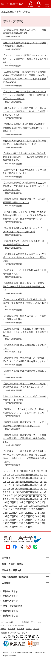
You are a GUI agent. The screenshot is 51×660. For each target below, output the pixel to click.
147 (31, 520)
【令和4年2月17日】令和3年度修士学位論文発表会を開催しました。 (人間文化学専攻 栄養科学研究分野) (24, 157)
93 (17, 499)
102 (10, 502)
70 (12, 492)
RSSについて (36, 622)
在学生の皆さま (10, 596)
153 (21, 523)
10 (38, 471)
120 (15, 509)
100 (46, 499)
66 (41, 488)
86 (32, 495)
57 (4, 488)
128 (16, 513)
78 (45, 492)
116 (40, 506)
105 (26, 502)
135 (10, 516)
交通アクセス (6, 626)
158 (5, 527)
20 (33, 474)
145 (21, 520)
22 (41, 474)
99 (41, 499)
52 (29, 485)
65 (37, 488)
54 (37, 485)
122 (26, 509)
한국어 (29, 629)
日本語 (36, 629)
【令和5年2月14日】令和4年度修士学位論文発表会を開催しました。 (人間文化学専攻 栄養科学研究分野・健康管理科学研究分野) (24, 215)
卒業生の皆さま (10, 601)
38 (17, 481)
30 (29, 478)
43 (37, 481)
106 (31, 502)
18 (25, 474)
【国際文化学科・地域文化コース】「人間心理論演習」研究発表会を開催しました (24, 424)
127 (10, 513)
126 (5, 513)
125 (42, 509)
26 (12, 478)
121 (20, 509)
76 (37, 492)
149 (42, 520)
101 (5, 502)
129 (21, 513)
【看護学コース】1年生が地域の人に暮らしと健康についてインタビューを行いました (24, 411)
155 (31, 523)
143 (10, 520)
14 (8, 474)
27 (17, 478)
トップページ (7, 11)
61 (21, 488)
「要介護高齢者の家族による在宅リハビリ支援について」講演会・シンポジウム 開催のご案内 (24, 257)
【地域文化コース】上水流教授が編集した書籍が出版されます (24, 272)
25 (8, 478)
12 (46, 471)
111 (15, 506)
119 (10, 509)
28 (21, 478)
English (3, 629)
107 (37, 502)
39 (21, 481)
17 (21, 474)
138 (26, 516)
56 (45, 485)
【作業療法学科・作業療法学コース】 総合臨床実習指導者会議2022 (24, 31)
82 (15, 495)
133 (42, 513)
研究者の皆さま (10, 611)
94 (21, 499)
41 (29, 481)
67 (45, 488)
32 (37, 478)
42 (33, 481)
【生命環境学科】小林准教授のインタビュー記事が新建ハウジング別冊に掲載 (24, 230)
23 (45, 474)
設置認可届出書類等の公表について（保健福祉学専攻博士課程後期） (24, 44)
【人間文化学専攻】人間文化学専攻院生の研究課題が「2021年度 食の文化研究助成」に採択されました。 (24, 186)
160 (16, 527)
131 (31, 513)
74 (29, 492)
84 (24, 495)
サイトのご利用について (10, 622)
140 (37, 516)
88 (40, 495)
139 (31, 516)
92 (12, 499)
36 (8, 481)
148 (37, 520)
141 (42, 516)
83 (19, 495)
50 (21, 485)
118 (5, 509)
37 (12, 481)
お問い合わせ (18, 626)
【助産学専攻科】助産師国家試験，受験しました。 (24, 347)
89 (44, 495)
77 (41, 492)
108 (42, 502)
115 (35, 506)
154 (26, 523)
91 (8, 499)
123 (31, 509)
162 (26, 527)
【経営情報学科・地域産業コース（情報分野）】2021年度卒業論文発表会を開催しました (24, 286)
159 (10, 527)
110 (10, 506)
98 (37, 499)
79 (4, 495)
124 (36, 509)
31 (33, 478)
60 (17, 488)
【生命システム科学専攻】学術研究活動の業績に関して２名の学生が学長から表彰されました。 (24, 303)
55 (41, 485)
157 (42, 523)
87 (36, 495)
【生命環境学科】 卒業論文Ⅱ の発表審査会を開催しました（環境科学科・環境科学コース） (24, 332)
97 (33, 499)
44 (41, 481)
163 (31, 527)
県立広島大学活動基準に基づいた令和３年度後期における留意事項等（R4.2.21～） (24, 142)
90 (4, 499)
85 (28, 495)
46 (4, 485)
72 (21, 492)
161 (21, 527)
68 (4, 492)
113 (25, 506)
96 (29, 499)
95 (25, 499)
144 (16, 520)
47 (8, 485)
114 (30, 506)
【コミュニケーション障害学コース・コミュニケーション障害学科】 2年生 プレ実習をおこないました (24, 111)
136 (16, 516)
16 (17, 474)
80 (8, 495)
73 (25, 492)
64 (33, 488)
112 (20, 506)
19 (29, 474)
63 (29, 488)
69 (8, 492)
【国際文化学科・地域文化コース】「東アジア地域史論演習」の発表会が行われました (24, 385)
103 (16, 502)
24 (4, 478)
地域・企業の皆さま (12, 606)
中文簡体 (11, 629)
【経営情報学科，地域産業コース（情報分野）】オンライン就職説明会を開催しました (24, 359)
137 (21, 516)
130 (26, 513)
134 (5, 516)
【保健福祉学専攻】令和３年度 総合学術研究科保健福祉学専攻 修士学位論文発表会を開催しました (24, 127)
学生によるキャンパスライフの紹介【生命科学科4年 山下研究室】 (24, 398)
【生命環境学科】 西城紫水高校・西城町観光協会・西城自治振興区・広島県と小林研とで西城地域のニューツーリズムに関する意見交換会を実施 (24, 77)
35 (4, 481)
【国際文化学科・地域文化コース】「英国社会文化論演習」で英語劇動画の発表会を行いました (24, 438)
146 (26, 520)
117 (45, 506)
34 (45, 478)
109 (5, 506)
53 (33, 485)
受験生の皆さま (10, 591)
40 (25, 481)
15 (12, 474)
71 (17, 492)
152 (16, 523)
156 (37, 523)
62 (25, 488)
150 (5, 523)
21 (37, 474)
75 (33, 492)
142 (5, 520)
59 (12, 488)
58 (8, 488)
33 (41, 478)
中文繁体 (20, 629)
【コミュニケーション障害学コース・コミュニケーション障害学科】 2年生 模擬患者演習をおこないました (24, 95)
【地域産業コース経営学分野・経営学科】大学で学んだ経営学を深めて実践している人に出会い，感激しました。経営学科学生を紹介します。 (24, 456)
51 (25, 485)
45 (45, 481)
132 (37, 513)
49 (17, 485)
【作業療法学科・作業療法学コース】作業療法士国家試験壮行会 (24, 317)
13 (4, 474)
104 (21, 502)
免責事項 (25, 622)
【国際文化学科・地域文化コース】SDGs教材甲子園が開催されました (24, 201)
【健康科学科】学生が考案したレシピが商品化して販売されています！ (24, 171)
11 (42, 471)
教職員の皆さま (10, 615)
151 (10, 523)
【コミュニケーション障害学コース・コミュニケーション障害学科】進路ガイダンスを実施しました (24, 58)
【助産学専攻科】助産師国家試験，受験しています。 (24, 372)
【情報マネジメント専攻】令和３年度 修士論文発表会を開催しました (24, 243)
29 (25, 478)
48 (12, 485)
